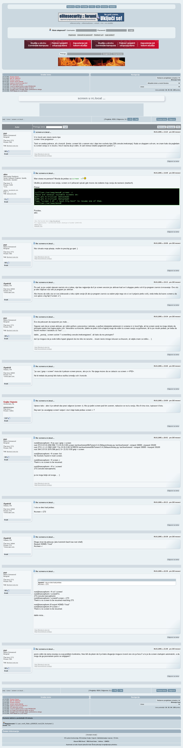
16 (166, 90)
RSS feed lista (92, 741)
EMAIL (97, 23)
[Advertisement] (91, 109)
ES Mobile (109, 23)
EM (106, 741)
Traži (65, 127)
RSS (102, 23)
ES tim (116, 738)
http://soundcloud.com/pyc (43, 155)
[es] (4, 119)
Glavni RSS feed (79, 741)
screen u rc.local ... (18, 119)
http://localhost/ (55, 221)
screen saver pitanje (16, 81)
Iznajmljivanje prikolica (109, 744)
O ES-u (92, 7)
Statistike (112, 7)
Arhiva (100, 741)
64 (171, 90)
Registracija (72, 35)
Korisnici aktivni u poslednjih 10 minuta (18, 718)
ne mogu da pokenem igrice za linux (22, 88)
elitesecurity (75, 23)
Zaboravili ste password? (84, 35)
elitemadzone (87, 23)
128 (174, 90)
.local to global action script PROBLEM (22, 86)
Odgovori (172, 119)
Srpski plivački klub (84, 744)
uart (19, 723)
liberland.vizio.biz (12, 145)
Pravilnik (84, 7)
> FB (130, 119)
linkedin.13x (38, 226)
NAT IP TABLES (15, 78)
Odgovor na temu (173, 161)
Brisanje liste (175, 80)
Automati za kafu (72, 744)
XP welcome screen (16, 84)
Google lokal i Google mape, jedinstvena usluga (26, 89)
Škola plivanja (96, 744)
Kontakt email (91, 735)
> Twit (136, 119)
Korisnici (104, 7)
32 (169, 90)
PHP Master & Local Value (18, 91)
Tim (98, 7)
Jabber (5, 190)
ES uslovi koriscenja (71, 738)
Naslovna (70, 7)
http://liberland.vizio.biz (41, 154)
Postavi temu (161, 119)
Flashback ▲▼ (98, 35)
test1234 (41, 723)
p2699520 (33, 723)
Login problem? (109, 35)
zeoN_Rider (25, 723)
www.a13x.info (11, 193)
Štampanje (171, 127)
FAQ (77, 7)
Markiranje (161, 127)
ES (108, 741)
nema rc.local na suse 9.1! (18, 83)
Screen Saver (14, 77)
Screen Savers (15, 80)
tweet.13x (37, 224)
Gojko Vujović (92, 738)
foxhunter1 (48, 723)
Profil (6, 154)
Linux (8, 119)
